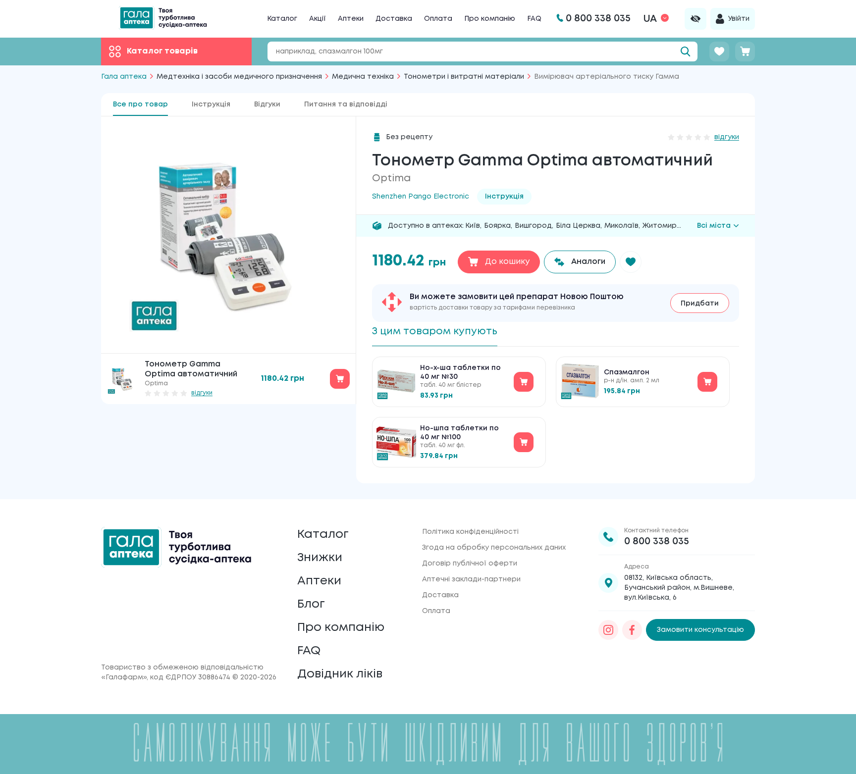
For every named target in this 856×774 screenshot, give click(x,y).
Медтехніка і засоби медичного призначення (239, 77)
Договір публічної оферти (469, 564)
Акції (317, 19)
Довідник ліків (339, 674)
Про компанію (489, 19)
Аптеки (351, 19)
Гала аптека (124, 77)
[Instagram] (608, 630)
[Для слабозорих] (695, 19)
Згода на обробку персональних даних (494, 548)
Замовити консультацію (700, 630)
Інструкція (211, 104)
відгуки (202, 393)
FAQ (534, 19)
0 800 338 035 (656, 541)
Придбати (700, 304)
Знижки (319, 558)
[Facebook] (632, 630)
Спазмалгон (626, 372)
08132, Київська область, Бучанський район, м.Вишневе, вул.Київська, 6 (679, 588)
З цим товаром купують (434, 331)
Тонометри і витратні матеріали (464, 77)
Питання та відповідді (345, 104)
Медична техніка (363, 77)
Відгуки (267, 104)
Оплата (438, 19)
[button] (631, 262)
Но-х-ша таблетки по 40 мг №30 (460, 372)
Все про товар (140, 104)
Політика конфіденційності (470, 532)
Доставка (393, 19)
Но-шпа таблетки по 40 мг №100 (459, 432)
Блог (311, 604)
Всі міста (714, 226)
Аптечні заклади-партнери (471, 579)
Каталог (282, 19)
